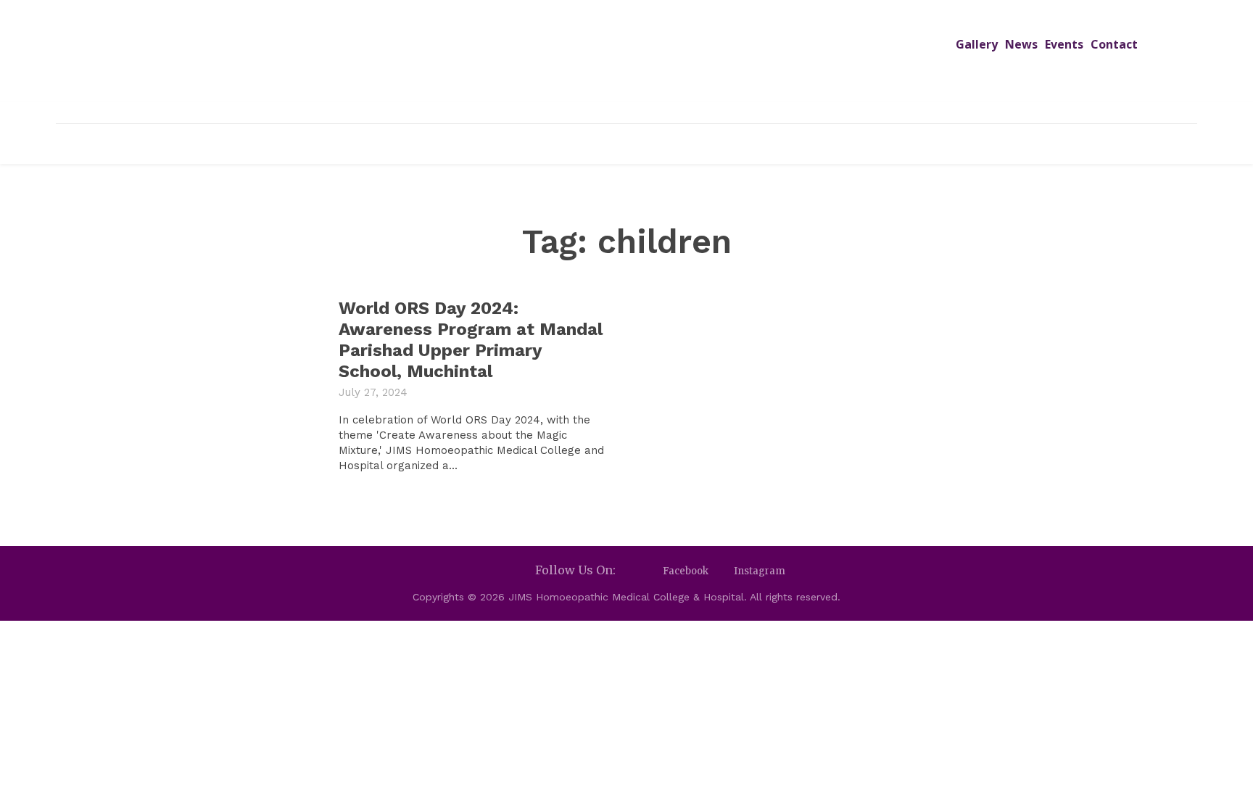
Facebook (685, 571)
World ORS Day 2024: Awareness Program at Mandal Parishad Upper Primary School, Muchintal (471, 339)
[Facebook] (650, 571)
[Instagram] (721, 571)
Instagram (759, 571)
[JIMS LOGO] (626, 63)
